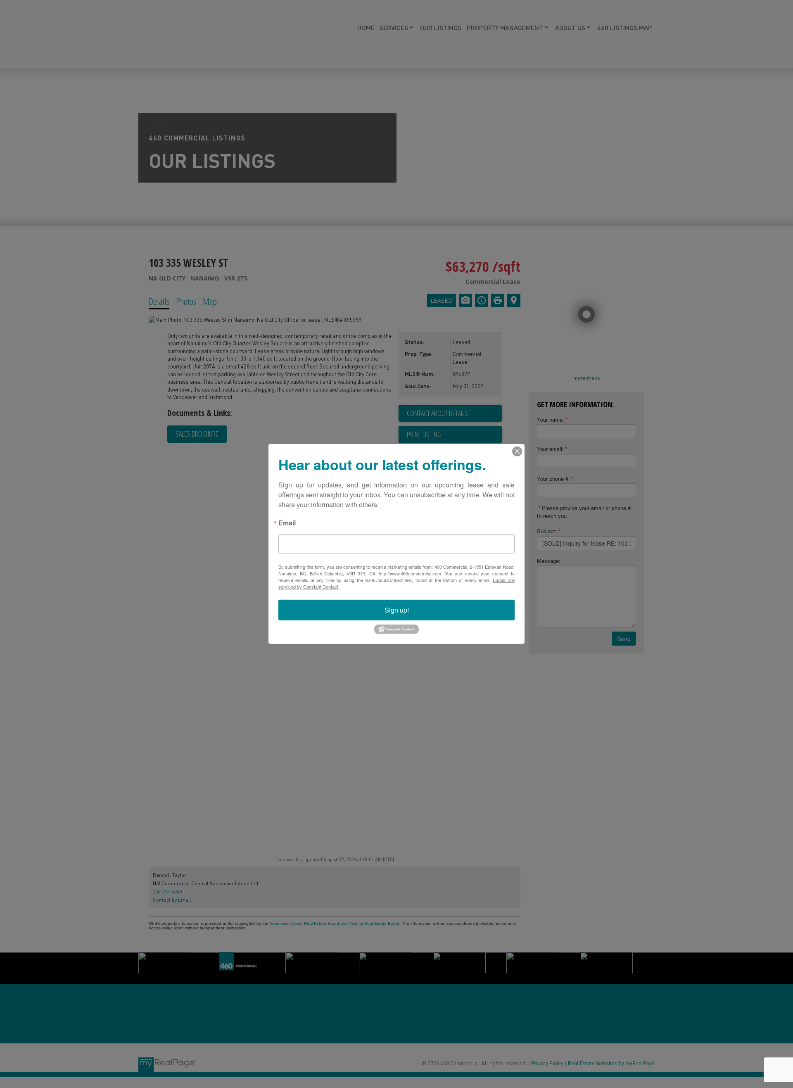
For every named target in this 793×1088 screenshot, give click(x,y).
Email (287, 523)
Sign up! (397, 610)
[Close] (517, 451)
